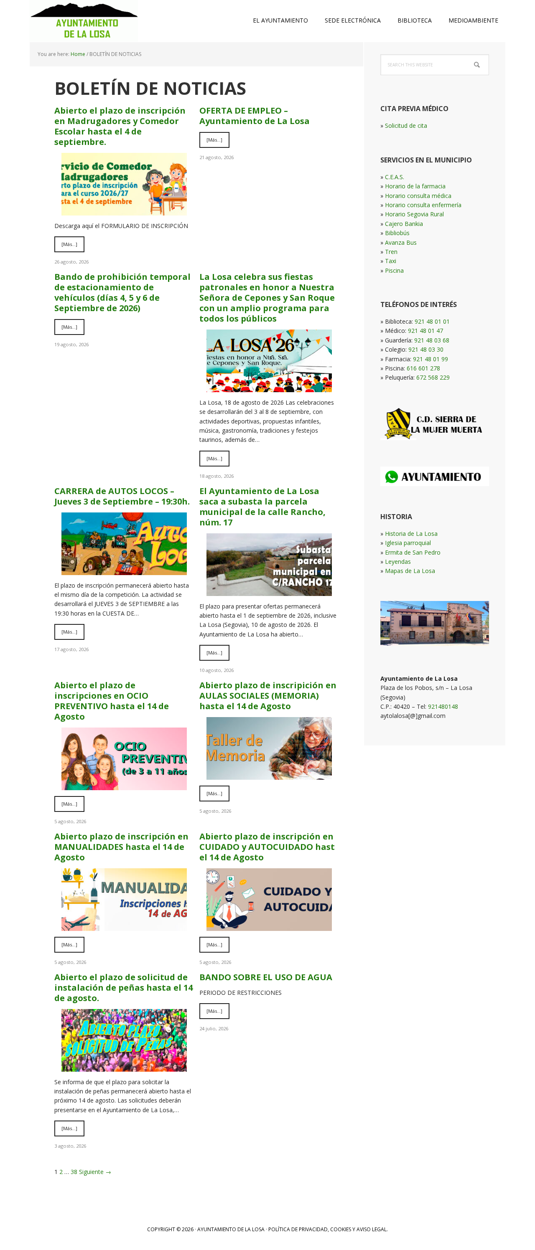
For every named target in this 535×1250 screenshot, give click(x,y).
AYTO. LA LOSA (83, 21)
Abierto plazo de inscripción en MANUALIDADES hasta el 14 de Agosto (121, 847)
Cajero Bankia (404, 224)
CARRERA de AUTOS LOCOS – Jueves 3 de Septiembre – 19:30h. (122, 496)
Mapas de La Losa (410, 571)
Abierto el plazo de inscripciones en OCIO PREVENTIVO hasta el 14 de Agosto (111, 701)
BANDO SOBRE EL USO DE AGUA (265, 977)
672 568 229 (433, 377)
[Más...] (69, 244)
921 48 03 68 (431, 340)
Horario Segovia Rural (414, 214)
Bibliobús (397, 233)
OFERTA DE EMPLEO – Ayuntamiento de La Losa (254, 116)
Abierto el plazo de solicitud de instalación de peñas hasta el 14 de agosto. (123, 987)
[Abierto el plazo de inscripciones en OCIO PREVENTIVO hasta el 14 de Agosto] (124, 785)
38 (74, 1172)
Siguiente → (95, 1172)
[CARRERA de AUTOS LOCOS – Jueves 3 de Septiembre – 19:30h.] (124, 570)
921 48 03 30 (425, 349)
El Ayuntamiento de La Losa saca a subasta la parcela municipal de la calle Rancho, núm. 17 (262, 506)
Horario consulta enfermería (423, 205)
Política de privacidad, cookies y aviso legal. (328, 1229)
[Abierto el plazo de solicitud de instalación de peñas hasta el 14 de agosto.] (124, 1066)
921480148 (443, 706)
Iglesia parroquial (408, 543)
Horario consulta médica (418, 196)
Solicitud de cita (406, 125)
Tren (391, 252)
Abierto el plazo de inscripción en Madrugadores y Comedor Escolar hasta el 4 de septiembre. (120, 126)
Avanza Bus (401, 242)
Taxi (390, 261)
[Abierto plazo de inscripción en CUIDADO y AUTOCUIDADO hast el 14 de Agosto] (269, 926)
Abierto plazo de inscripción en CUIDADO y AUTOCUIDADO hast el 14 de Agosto (267, 847)
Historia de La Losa (411, 534)
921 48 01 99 (430, 359)
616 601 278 (423, 368)
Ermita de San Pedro (413, 552)
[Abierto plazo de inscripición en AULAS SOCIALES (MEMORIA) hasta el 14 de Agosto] (269, 775)
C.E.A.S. (394, 177)
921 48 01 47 (425, 331)
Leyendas (398, 561)
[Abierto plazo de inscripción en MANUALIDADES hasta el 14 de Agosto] (124, 926)
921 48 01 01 (432, 321)
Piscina (394, 270)
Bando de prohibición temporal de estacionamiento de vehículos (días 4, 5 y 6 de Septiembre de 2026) (122, 292)
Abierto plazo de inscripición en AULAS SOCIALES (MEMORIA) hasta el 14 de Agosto (267, 696)
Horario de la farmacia (415, 186)
